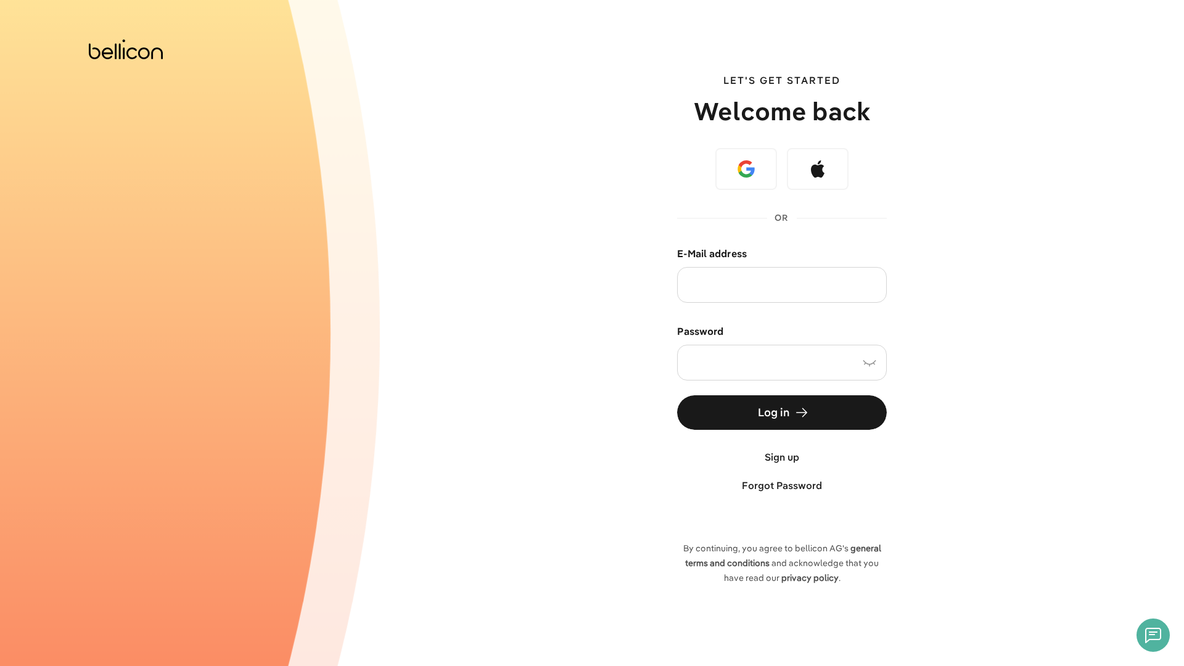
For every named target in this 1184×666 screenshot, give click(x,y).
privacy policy (810, 577)
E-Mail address (712, 253)
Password (700, 331)
